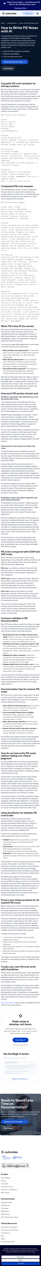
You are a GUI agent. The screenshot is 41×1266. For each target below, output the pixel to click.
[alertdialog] (20, 5)
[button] (37, 13)
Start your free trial (8, 1003)
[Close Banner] (39, 2)
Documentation (12, 23)
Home (3, 23)
